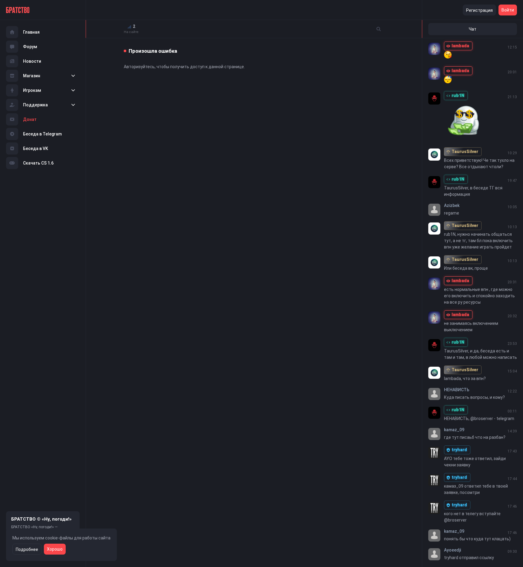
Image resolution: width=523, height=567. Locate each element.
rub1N (458, 95)
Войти (508, 10)
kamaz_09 (454, 429)
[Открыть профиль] (434, 49)
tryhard (459, 449)
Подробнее (27, 549)
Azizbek (451, 205)
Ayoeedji (452, 550)
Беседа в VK (35, 148)
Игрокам (32, 90)
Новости (32, 61)
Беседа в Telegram (42, 134)
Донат (30, 119)
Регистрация (479, 10)
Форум (30, 46)
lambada (460, 45)
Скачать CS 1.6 (38, 163)
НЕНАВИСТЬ (456, 389)
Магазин (31, 75)
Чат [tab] (472, 29)
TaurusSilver (465, 151)
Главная (31, 32)
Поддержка (35, 104)
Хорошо (55, 549)
